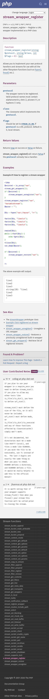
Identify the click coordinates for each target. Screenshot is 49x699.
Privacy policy (31, 696)
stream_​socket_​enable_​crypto (17, 634)
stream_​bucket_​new (13, 532)
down (9, 379)
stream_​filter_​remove (13, 574)
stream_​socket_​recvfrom (14, 643)
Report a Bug (22, 363)
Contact (21, 690)
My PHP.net (10, 690)
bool (20, 56)
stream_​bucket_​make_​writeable (17, 529)
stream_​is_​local (11, 595)
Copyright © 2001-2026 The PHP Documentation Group (19, 681)
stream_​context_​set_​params (16, 559)
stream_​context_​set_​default (16, 550)
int (35, 53)
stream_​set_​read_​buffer (14, 619)
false (30, 148)
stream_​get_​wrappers (13, 592)
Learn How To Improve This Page (17, 360)
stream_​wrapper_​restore (14, 661)
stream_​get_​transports (14, 589)
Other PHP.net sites (13, 696)
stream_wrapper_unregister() (19, 328)
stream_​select (10, 610)
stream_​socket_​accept (14, 628)
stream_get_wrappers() (16, 340)
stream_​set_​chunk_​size (14, 616)
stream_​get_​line (11, 583)
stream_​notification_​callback (16, 601)
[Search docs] (40, 4)
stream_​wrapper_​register (15, 658)
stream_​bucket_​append (14, 526)
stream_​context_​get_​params (16, 547)
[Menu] (45, 4)
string (35, 50)
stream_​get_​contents (13, 577)
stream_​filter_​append (13, 565)
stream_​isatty (10, 598)
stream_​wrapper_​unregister (16, 664)
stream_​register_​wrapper (14, 604)
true (13, 148)
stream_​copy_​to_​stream (14, 562)
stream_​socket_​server (13, 649)
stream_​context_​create (14, 538)
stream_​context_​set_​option (16, 553)
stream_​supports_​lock (13, 655)
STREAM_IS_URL (27, 124)
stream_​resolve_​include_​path (16, 607)
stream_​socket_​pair (12, 640)
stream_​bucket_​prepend (14, 535)
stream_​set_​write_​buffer (14, 625)
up (4, 379)
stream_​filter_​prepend (13, 568)
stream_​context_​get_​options (16, 544)
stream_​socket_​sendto (14, 646)
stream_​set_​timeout (13, 622)
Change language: (20, 12)
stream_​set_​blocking (13, 613)
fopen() (38, 69)
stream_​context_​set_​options (16, 556)
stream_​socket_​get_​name (15, 637)
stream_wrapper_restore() (18, 334)
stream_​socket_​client (13, 631)
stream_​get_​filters (12, 580)
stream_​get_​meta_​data (14, 586)
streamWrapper (17, 319)
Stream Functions (12, 521)
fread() (6, 73)
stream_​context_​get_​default (16, 541)
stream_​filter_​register (13, 571)
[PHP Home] (7, 4)
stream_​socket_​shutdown (15, 652)
